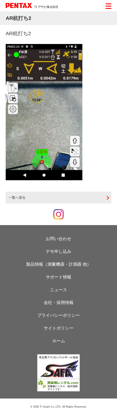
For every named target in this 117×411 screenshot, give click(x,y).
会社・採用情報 (59, 302)
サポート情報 (58, 276)
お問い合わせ (58, 238)
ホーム (58, 340)
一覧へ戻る (17, 198)
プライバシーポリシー (58, 315)
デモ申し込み (58, 251)
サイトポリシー (59, 328)
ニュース (58, 289)
